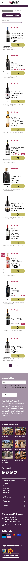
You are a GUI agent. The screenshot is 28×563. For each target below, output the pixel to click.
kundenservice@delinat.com (14, 524)
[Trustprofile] (14, 551)
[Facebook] (3, 472)
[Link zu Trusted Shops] (4, 551)
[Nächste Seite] (14, 365)
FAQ (4, 486)
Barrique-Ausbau (8, 10)
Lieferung (6, 488)
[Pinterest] (11, 472)
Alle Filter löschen (19, 10)
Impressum (6, 492)
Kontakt (5, 483)
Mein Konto (6, 490)
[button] (3, 2)
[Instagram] (7, 472)
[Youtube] (15, 472)
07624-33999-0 (10, 517)
